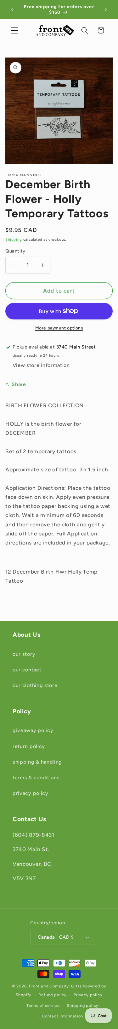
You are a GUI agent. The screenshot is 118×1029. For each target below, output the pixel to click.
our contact (27, 670)
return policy (29, 746)
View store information (41, 365)
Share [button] (19, 384)
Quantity (15, 251)
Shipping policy (82, 1005)
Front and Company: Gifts (55, 986)
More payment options (59, 327)
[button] (15, 30)
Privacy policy (88, 994)
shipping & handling (37, 762)
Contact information (62, 1016)
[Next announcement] (106, 9)
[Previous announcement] (12, 9)
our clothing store (35, 685)
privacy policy (30, 793)
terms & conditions (36, 778)
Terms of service (43, 1005)
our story (24, 654)
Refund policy (52, 994)
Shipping (13, 239)
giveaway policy (33, 730)
